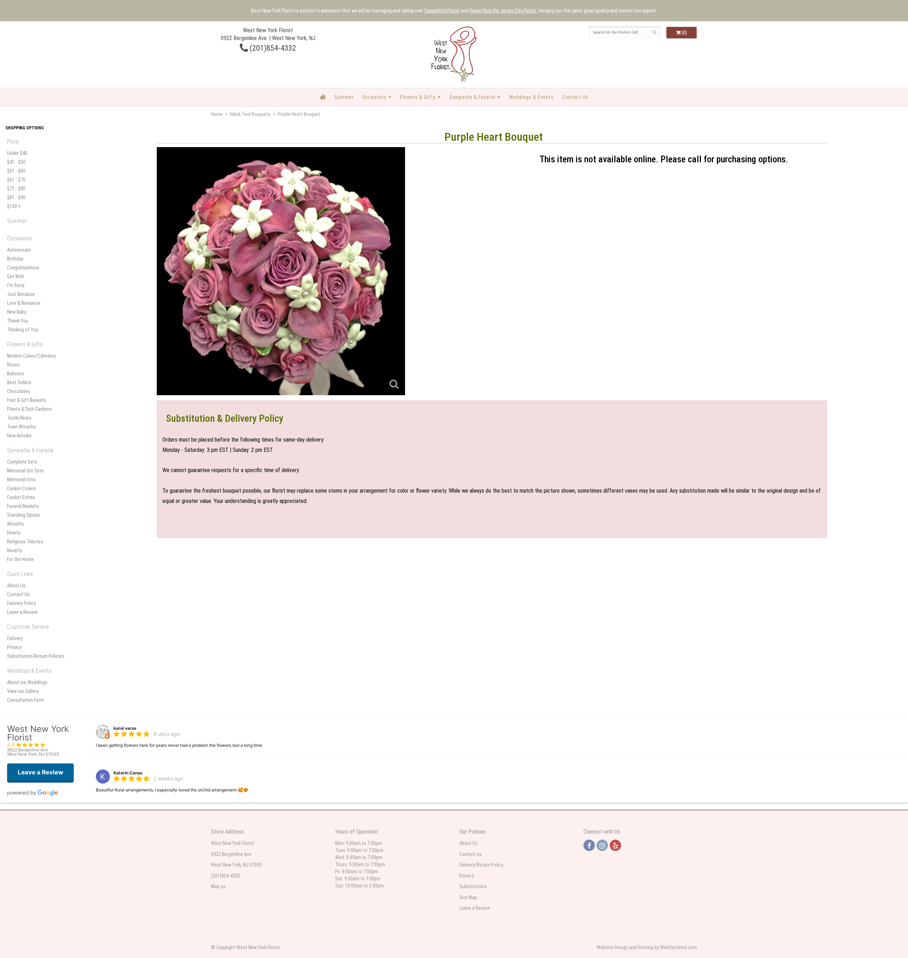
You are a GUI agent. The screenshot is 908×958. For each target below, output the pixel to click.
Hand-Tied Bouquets (250, 114)
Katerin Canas (128, 772)
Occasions (374, 97)
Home (217, 114)
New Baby (16, 312)
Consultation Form (25, 700)
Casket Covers (21, 488)
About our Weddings (27, 682)
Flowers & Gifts (418, 97)
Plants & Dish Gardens (29, 409)
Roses (13, 365)
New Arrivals (19, 435)
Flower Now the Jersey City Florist (502, 10)
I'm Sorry (15, 285)
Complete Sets (22, 462)
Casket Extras (21, 497)
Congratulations (23, 267)
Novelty (14, 550)
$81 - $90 (16, 197)
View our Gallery (23, 691)
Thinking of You (22, 329)
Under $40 (17, 153)
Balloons (15, 373)
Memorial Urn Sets (25, 471)
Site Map (468, 897)
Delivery (15, 638)
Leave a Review (22, 612)
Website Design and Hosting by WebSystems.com (647, 947)
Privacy (14, 647)
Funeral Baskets (23, 506)
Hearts (14, 533)
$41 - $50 (16, 162)
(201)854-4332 (272, 47)
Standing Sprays (23, 515)
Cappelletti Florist (442, 10)
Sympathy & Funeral (472, 97)
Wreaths (15, 524)
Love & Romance (23, 303)
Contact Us (575, 97)
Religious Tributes (25, 541)
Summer (344, 97)
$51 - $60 (16, 171)
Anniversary (19, 250)
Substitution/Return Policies (36, 656)
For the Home (20, 559)
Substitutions (473, 886)
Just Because (21, 294)
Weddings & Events (531, 97)
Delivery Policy (21, 603)
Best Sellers (19, 382)
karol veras (125, 728)
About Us (16, 585)
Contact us (470, 854)
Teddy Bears (19, 418)
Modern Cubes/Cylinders (31, 356)
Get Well (15, 276)
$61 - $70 (16, 180)
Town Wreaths (21, 427)
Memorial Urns (21, 479)
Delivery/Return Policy (481, 865)
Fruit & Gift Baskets (26, 400)
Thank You (17, 321)
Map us (218, 886)
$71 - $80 (16, 188)
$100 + (14, 206)
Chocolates (18, 391)
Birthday (15, 259)
